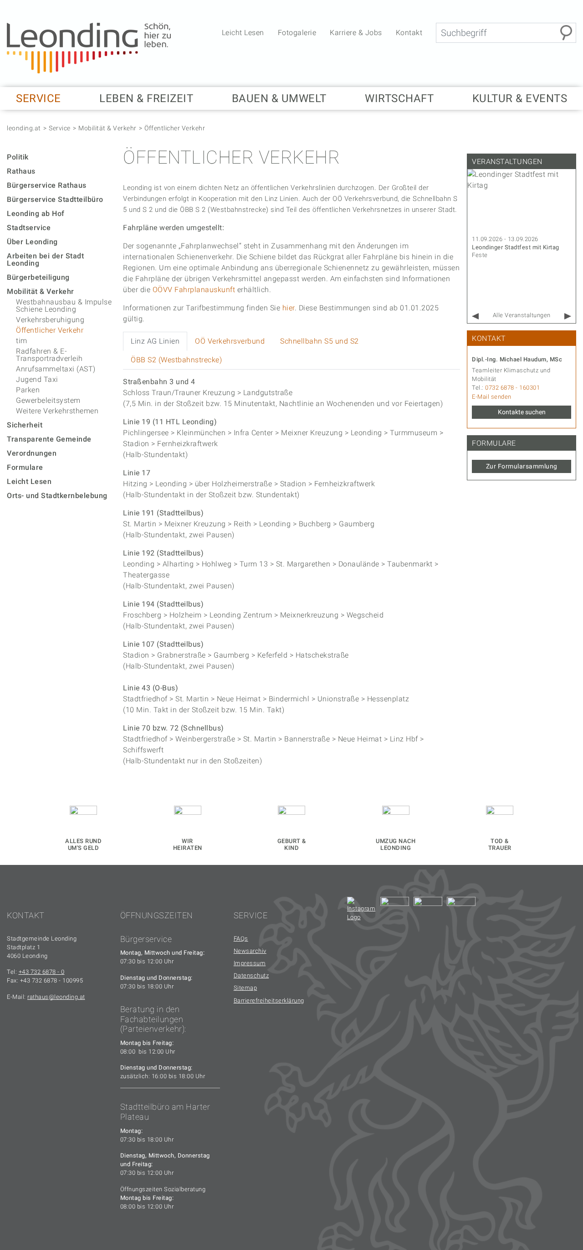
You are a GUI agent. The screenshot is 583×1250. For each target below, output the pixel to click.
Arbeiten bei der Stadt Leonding (45, 259)
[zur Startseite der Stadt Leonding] (89, 47)
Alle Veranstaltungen (522, 315)
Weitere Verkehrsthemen (57, 410)
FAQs (241, 938)
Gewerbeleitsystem (48, 400)
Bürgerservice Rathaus (47, 185)
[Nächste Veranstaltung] (567, 316)
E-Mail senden (491, 396)
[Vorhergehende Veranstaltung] (475, 316)
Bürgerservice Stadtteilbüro (55, 199)
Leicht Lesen (243, 32)
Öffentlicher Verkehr (174, 128)
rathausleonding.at (56, 996)
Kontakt (409, 32)
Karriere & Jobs (356, 32)
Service (60, 128)
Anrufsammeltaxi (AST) (56, 369)
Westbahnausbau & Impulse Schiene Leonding (64, 306)
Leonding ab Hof (36, 213)
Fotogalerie (297, 32)
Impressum (250, 963)
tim (21, 340)
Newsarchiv (250, 950)
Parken (28, 390)
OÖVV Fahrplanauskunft (194, 289)
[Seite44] (461, 911)
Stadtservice (29, 227)
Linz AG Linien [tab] (155, 341)
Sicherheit (24, 425)
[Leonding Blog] (428, 911)
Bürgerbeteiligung (38, 277)
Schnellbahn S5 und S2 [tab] (319, 341)
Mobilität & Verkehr (107, 128)
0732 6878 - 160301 (512, 387)
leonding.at (24, 128)
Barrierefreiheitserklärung (269, 1000)
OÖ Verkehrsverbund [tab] (230, 341)
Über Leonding (32, 241)
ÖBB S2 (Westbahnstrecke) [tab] (176, 359)
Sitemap (245, 987)
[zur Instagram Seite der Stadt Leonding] (361, 911)
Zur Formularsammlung (521, 466)
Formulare (25, 467)
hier (288, 307)
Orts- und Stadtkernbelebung (57, 495)
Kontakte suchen (522, 412)
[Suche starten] (566, 33)
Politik (18, 157)
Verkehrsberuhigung (50, 319)
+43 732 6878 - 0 (42, 971)
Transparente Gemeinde (49, 439)
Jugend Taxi (37, 379)
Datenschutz (251, 975)
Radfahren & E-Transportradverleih (49, 355)
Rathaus (21, 171)
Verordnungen (31, 453)
